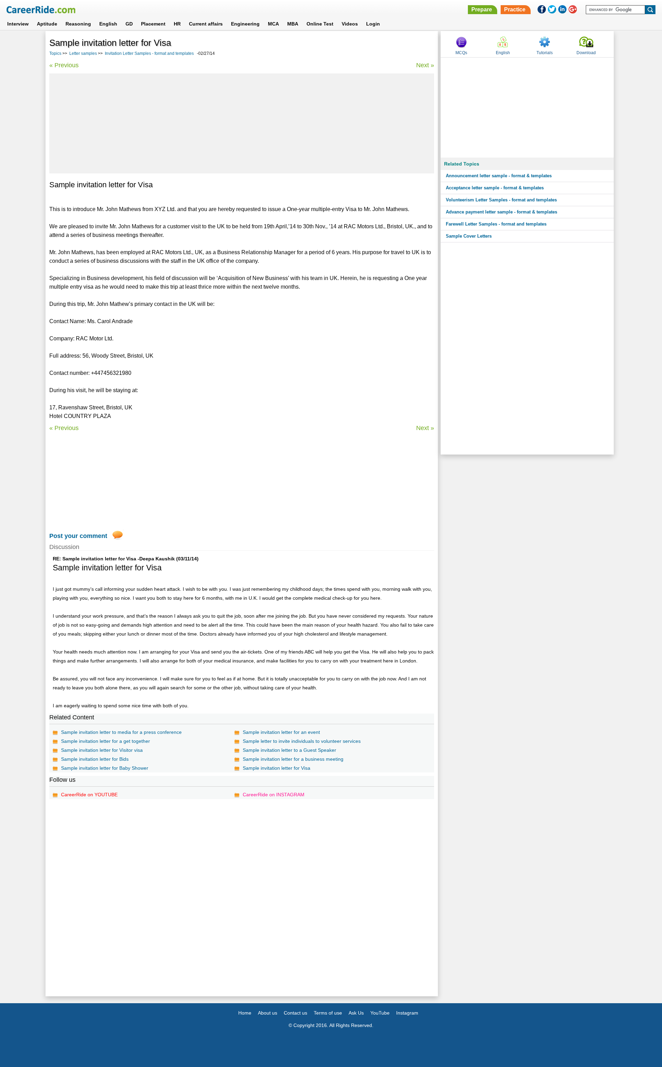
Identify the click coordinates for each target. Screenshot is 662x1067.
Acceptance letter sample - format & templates (495, 187)
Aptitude (47, 24)
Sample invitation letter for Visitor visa (102, 750)
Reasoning (78, 24)
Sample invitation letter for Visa (276, 768)
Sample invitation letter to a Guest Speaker (289, 750)
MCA (273, 24)
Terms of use (328, 1013)
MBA (292, 24)
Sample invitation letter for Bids (95, 759)
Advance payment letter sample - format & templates (501, 212)
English (108, 24)
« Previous (64, 65)
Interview (18, 24)
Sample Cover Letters (469, 236)
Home (244, 1013)
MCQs (461, 52)
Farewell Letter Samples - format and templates (496, 224)
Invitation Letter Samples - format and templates (149, 53)
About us (267, 1013)
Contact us (295, 1013)
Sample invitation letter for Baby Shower (104, 768)
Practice (514, 9)
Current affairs (206, 24)
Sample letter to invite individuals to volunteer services (302, 741)
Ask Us (356, 1013)
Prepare (481, 9)
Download (586, 52)
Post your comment (78, 535)
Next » (425, 65)
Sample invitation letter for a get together (105, 741)
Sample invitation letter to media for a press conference (121, 732)
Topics (55, 53)
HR (177, 24)
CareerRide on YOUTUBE (89, 794)
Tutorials (544, 52)
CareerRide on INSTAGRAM (273, 794)
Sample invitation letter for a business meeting (293, 759)
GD (129, 24)
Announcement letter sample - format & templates (499, 175)
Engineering (245, 24)
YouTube (380, 1013)
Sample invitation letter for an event (281, 732)
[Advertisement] (241, 123)
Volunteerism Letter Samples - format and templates (501, 199)
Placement (153, 24)
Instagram (407, 1013)
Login (373, 24)
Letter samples (83, 53)
